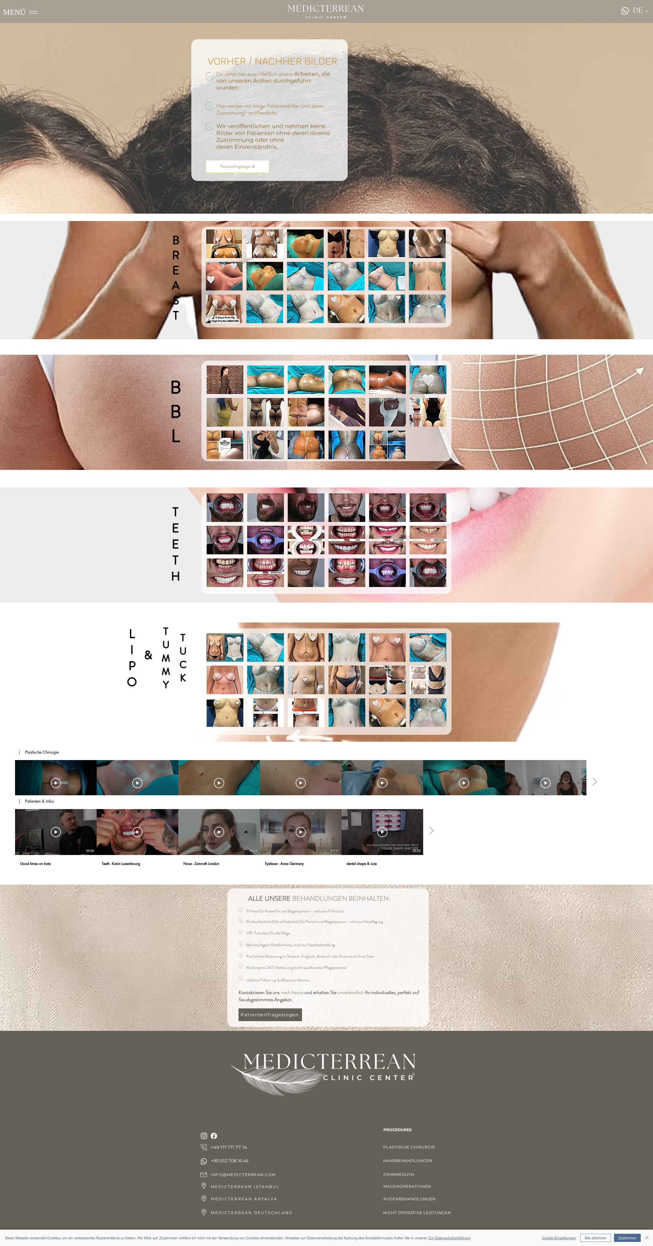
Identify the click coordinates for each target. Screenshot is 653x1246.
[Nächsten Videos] (594, 782)
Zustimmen (627, 1237)
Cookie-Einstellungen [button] (559, 1237)
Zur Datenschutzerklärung (449, 1237)
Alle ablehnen (596, 1237)
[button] (224, 243)
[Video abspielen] (56, 783)
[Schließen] (647, 1238)
